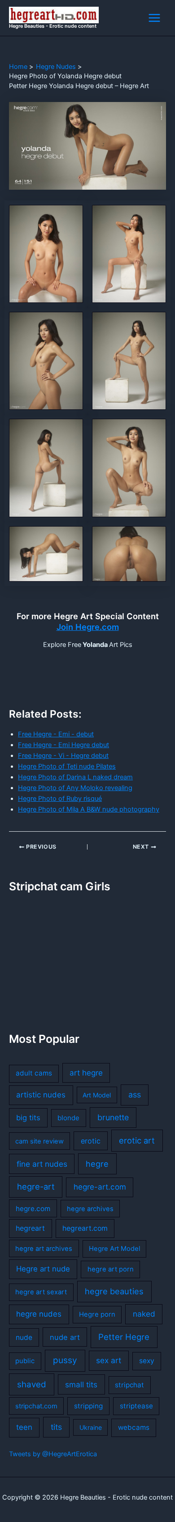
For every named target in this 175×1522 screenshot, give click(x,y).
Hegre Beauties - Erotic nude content (52, 26)
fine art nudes (42, 1164)
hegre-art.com (100, 1186)
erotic (91, 1140)
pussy (65, 1360)
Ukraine (90, 1427)
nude (24, 1337)
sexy (146, 1360)
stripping (88, 1406)
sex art (108, 1360)
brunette (113, 1117)
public (25, 1361)
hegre (97, 1164)
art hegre (86, 1072)
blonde (68, 1118)
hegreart (30, 1228)
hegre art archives (43, 1249)
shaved (31, 1384)
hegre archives (90, 1209)
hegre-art (36, 1186)
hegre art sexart (41, 1292)
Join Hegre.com (88, 627)
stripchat (129, 1385)
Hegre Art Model (114, 1249)
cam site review (39, 1141)
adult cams (34, 1073)
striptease (136, 1406)
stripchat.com (36, 1406)
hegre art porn (111, 1269)
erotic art (137, 1140)
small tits (81, 1384)
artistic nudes (41, 1094)
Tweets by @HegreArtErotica (53, 1454)
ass (134, 1094)
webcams (133, 1427)
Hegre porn (97, 1314)
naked (144, 1313)
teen (24, 1427)
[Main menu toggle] (154, 18)
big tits (28, 1117)
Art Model (97, 1095)
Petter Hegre (123, 1337)
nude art (65, 1337)
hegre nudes (38, 1313)
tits (56, 1427)
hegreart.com (85, 1228)
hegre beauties (114, 1291)
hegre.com (33, 1208)
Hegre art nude (43, 1268)
